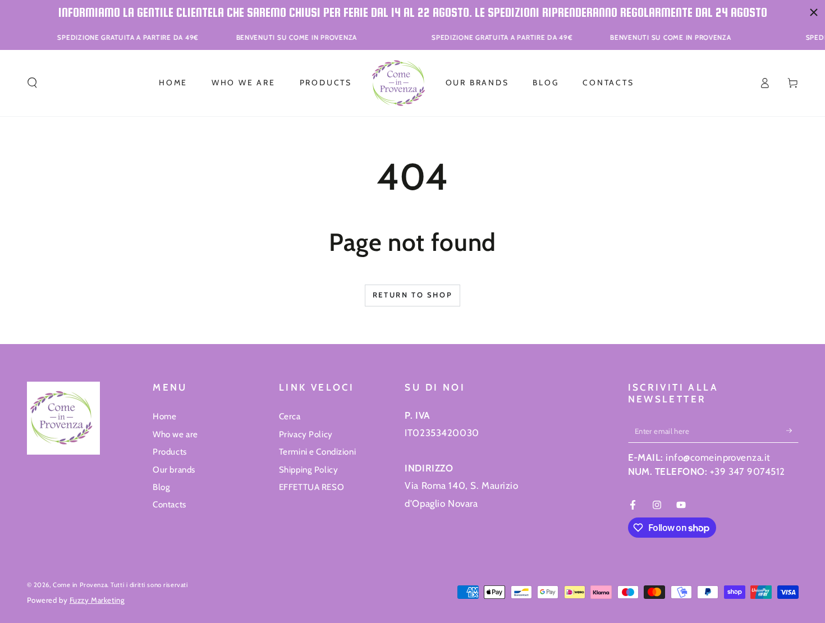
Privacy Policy (306, 434)
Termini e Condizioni (317, 451)
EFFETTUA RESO (311, 487)
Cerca (290, 416)
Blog (161, 487)
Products (170, 451)
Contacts (169, 504)
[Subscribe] (792, 430)
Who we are (175, 434)
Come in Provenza (80, 585)
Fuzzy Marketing (97, 599)
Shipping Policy (308, 469)
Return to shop (412, 294)
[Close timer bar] (813, 12)
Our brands (174, 469)
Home (164, 416)
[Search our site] (32, 83)
